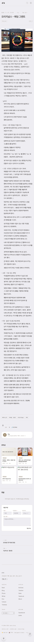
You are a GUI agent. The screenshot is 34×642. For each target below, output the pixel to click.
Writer (3, 596)
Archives (20, 587)
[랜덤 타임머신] (30, 3)
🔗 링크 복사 (14, 427)
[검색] (27, 3)
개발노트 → (5, 579)
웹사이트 (24, 510)
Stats (20, 593)
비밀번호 (15, 510)
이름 (4, 510)
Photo (3, 593)
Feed (3, 587)
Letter (20, 615)
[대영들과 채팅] (30, 634)
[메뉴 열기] (3, 638)
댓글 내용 (5, 516)
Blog (3, 590)
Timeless (4, 604)
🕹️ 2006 (11, 632)
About (20, 599)
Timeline (20, 590)
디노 (18, 12)
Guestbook (21, 612)
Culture (4, 602)
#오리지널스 (21, 417)
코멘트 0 (31, 21)
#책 (27, 417)
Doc (3, 599)
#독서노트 (4, 417)
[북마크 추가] (2, 425)
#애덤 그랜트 (12, 417)
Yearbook (21, 596)
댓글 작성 (29, 528)
